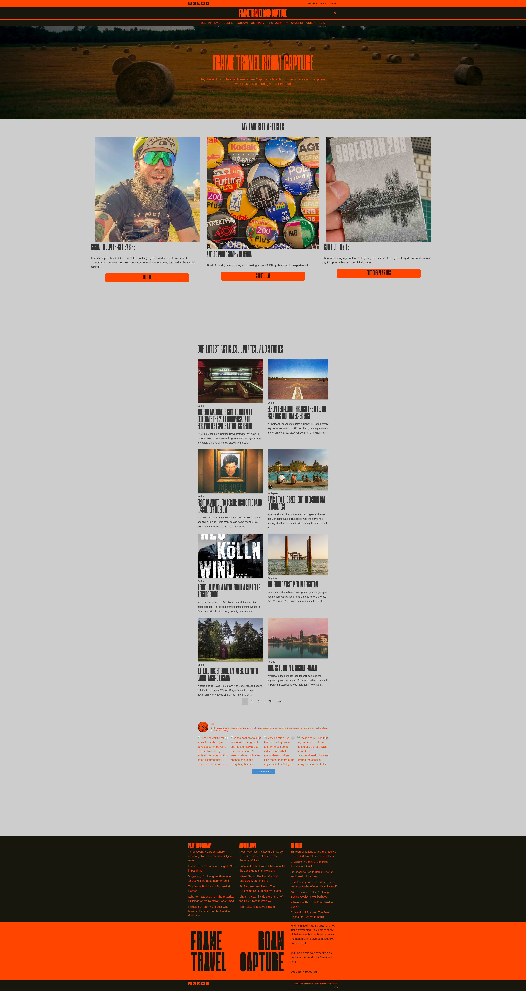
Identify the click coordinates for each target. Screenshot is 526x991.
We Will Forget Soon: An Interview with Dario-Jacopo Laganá (228, 675)
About (323, 3)
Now (322, 22)
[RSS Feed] (207, 983)
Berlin (228, 22)
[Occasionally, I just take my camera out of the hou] (312, 751)
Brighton (272, 578)
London (242, 22)
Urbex (310, 22)
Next (279, 701)
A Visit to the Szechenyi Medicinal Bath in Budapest (298, 504)
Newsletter (312, 3)
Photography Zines (379, 273)
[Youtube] (203, 3)
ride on (147, 277)
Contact (333, 3)
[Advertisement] (263, 318)
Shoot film (263, 276)
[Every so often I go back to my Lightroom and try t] (279, 751)
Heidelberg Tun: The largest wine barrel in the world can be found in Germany (209, 911)
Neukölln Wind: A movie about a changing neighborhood (229, 592)
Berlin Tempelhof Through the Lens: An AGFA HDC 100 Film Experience (297, 413)
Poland (271, 661)
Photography (278, 22)
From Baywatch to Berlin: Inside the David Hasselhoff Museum (230, 507)
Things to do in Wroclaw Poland (292, 668)
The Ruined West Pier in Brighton (293, 585)
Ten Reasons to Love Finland (257, 906)
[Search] (335, 13)
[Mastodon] (190, 3)
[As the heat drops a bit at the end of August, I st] (246, 751)
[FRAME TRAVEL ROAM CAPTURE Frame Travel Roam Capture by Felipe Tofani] (263, 13)
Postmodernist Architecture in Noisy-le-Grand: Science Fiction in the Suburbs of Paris (261, 856)
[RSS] (207, 3)
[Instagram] (194, 3)
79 (269, 701)
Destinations (211, 22)
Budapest (273, 493)
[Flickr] (198, 3)
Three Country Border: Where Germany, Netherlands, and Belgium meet (210, 856)
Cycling (297, 22)
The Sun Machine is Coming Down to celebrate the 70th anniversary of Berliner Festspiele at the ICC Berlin (225, 420)
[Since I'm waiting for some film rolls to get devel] (213, 751)
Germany (257, 22)
